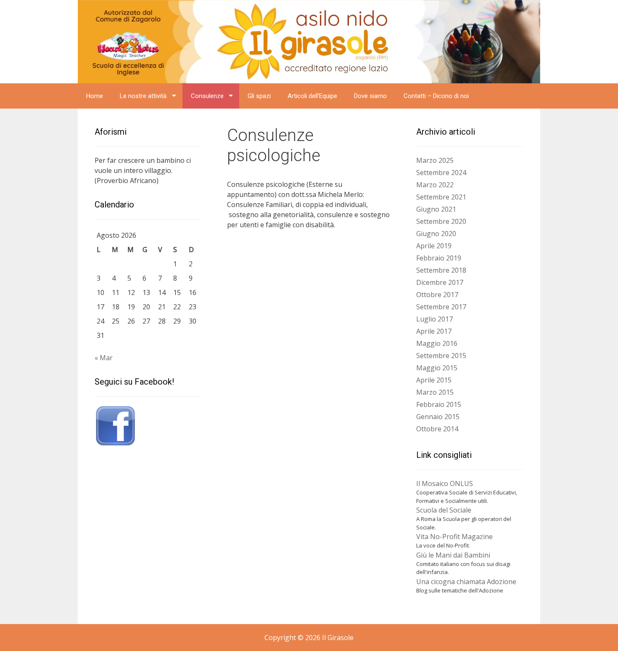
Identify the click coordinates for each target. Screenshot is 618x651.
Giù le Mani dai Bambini (453, 555)
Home (94, 96)
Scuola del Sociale (443, 510)
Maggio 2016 (436, 343)
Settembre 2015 (441, 355)
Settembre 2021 (441, 197)
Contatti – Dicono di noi (436, 96)
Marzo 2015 (435, 392)
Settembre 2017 (441, 306)
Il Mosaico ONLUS (444, 483)
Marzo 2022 (435, 184)
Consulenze (207, 96)
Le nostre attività (143, 96)
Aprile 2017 (434, 331)
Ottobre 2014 (437, 428)
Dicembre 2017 (439, 282)
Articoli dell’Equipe (312, 96)
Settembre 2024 (441, 172)
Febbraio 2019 (438, 258)
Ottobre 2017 (437, 294)
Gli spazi (259, 96)
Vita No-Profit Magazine (454, 536)
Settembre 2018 (441, 270)
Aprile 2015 (434, 380)
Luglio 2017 (434, 319)
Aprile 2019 (434, 245)
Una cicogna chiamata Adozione (466, 581)
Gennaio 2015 (438, 416)
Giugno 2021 (436, 209)
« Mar (104, 357)
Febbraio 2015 (438, 404)
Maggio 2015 (436, 367)
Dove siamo (370, 96)
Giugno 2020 (436, 233)
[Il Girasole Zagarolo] (309, 40)
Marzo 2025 (435, 160)
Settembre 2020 (441, 221)
